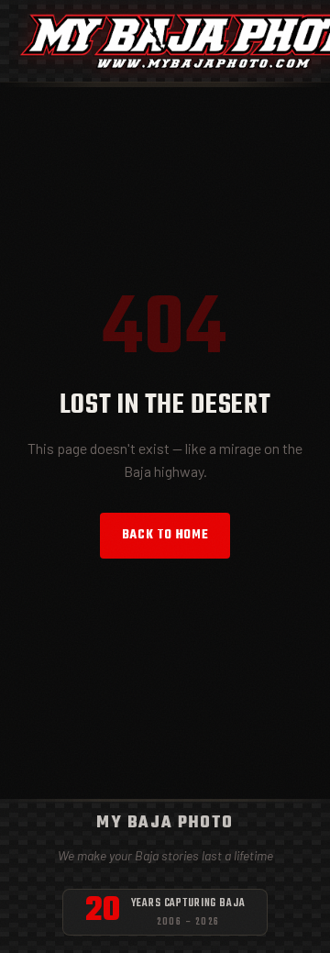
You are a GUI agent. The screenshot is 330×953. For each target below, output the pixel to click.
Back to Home (165, 535)
